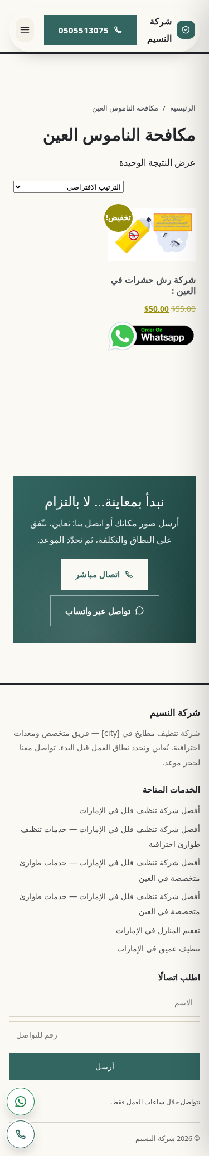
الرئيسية (183, 108)
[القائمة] (25, 30)
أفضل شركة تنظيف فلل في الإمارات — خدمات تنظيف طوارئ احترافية (110, 836)
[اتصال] (21, 1134)
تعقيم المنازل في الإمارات (158, 930)
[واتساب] (21, 1101)
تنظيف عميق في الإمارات (158, 948)
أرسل (104, 1066)
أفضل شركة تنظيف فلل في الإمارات (139, 810)
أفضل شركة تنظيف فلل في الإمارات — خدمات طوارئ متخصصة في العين (110, 870)
